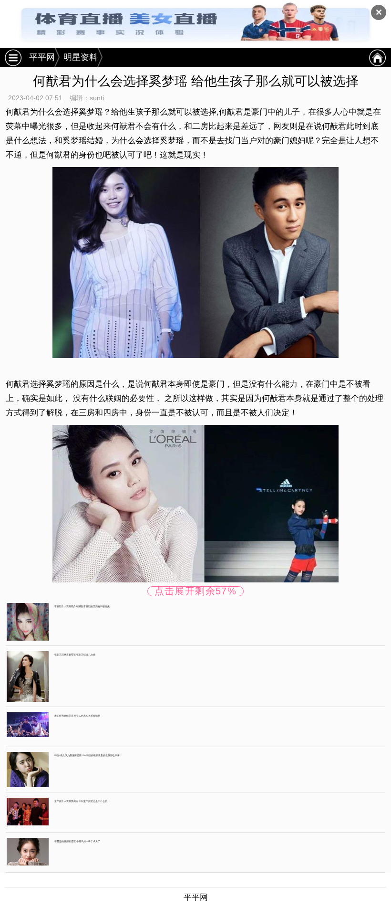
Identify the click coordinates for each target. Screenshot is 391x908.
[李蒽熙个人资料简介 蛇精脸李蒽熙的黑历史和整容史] (28, 621)
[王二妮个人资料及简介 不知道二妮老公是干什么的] (28, 811)
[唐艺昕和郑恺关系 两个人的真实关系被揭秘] (28, 724)
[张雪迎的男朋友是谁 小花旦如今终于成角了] (28, 851)
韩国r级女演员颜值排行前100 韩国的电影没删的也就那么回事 (87, 755)
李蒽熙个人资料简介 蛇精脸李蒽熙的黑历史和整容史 (82, 606)
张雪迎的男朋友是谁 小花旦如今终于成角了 (77, 841)
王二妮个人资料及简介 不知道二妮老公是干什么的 (80, 801)
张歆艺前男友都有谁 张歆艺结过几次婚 (74, 654)
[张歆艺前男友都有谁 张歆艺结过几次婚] (28, 676)
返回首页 (377, 57)
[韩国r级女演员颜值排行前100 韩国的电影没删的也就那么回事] (28, 769)
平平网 (42, 57)
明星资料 (80, 57)
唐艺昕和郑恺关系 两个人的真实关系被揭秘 (77, 715)
